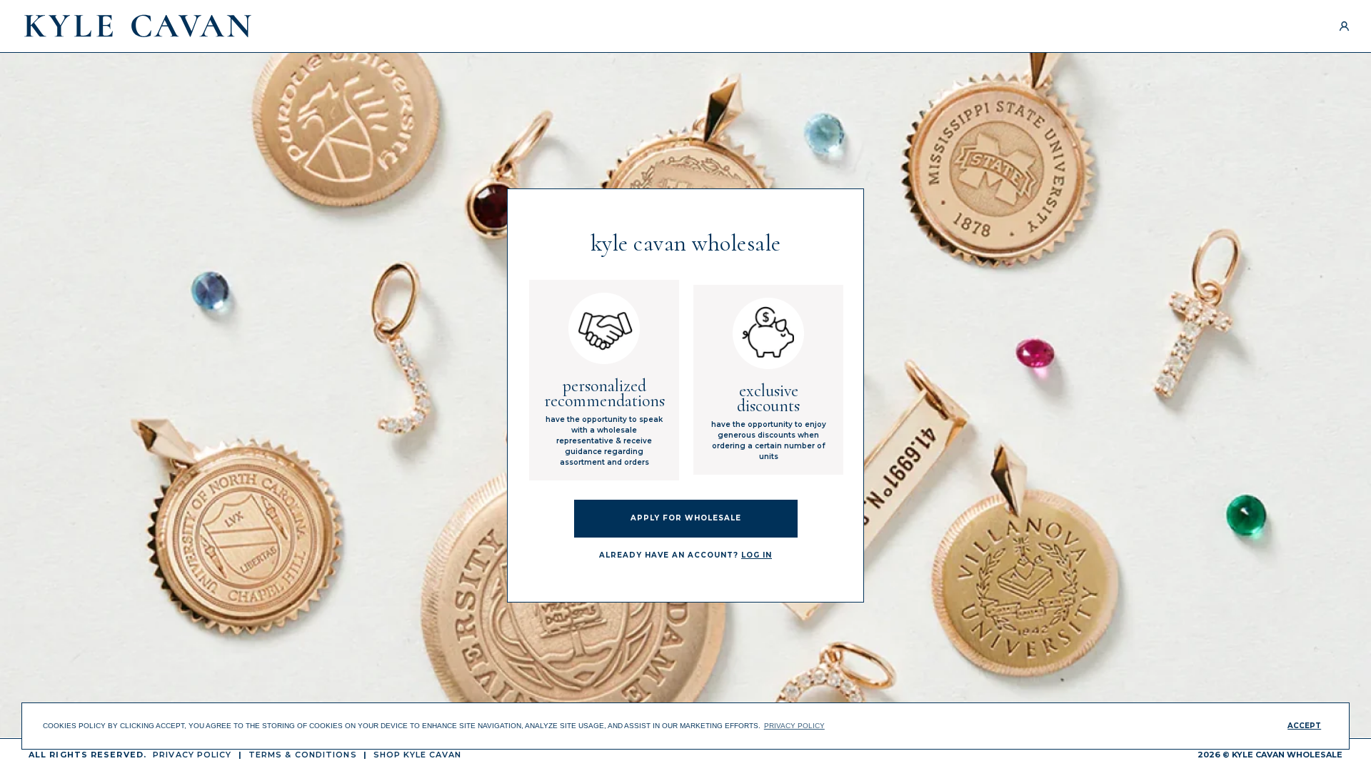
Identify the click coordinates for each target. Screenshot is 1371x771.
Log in (756, 555)
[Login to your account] (1344, 26)
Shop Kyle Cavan (417, 755)
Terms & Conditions (302, 755)
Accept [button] (1304, 725)
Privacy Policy (192, 755)
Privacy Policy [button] (794, 726)
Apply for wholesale (686, 518)
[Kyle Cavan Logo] (138, 26)
